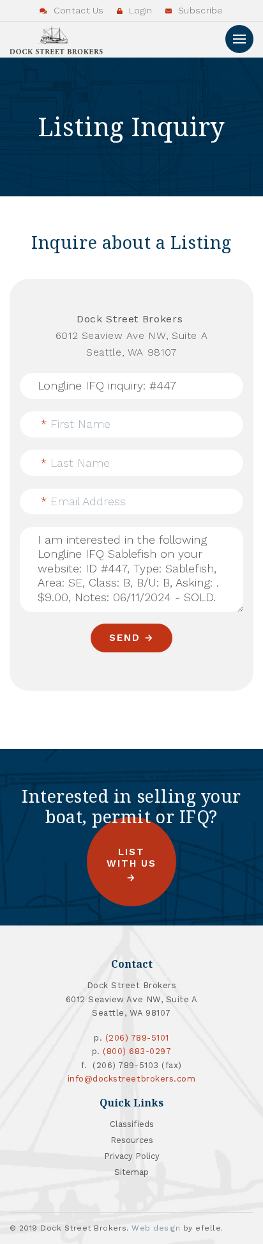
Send (124, 637)
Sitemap (131, 1172)
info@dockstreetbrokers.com (132, 1078)
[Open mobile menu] (239, 39)
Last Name (75, 462)
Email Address (83, 501)
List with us (131, 858)
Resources (131, 1140)
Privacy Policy (132, 1156)
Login (139, 10)
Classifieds (132, 1124)
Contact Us (77, 10)
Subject (57, 376)
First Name (75, 423)
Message (55, 530)
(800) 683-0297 (137, 1051)
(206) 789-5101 (137, 1038)
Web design (156, 1228)
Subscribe (199, 10)
